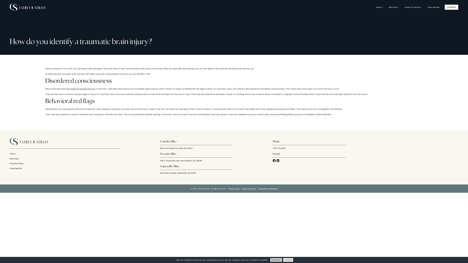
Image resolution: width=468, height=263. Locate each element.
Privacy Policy (234, 189)
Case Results (433, 7)
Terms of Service (249, 189)
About (379, 7)
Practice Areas (16, 163)
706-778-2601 (279, 148)
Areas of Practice (412, 7)
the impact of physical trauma (80, 89)
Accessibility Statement (268, 189)
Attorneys (393, 7)
